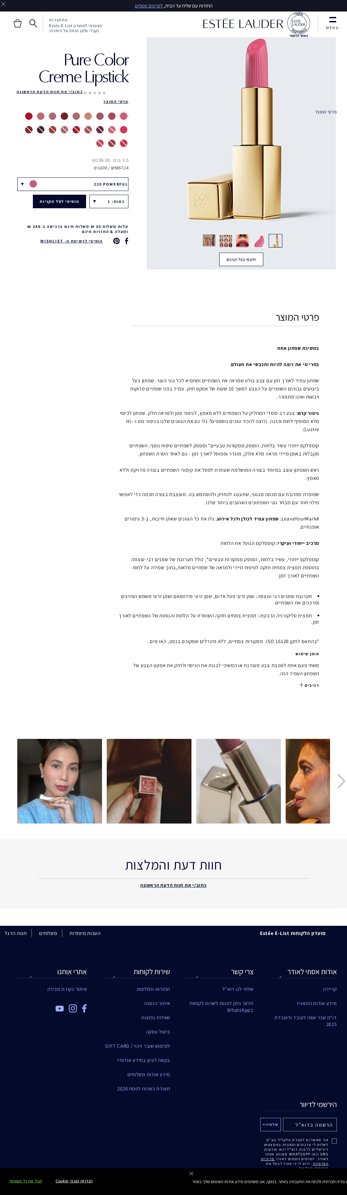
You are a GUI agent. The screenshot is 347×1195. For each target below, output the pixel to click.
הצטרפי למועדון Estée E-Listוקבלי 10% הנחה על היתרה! (75, 28)
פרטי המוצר (326, 112)
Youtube (60, 1008)
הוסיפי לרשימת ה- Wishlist (71, 240)
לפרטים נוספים (149, 5)
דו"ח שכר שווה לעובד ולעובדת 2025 (305, 1017)
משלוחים (48, 933)
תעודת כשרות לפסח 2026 (143, 1088)
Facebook (84, 1008)
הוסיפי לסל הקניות (59, 201)
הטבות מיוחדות (85, 933)
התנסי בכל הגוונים (241, 259)
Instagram (73, 1008)
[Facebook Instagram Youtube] (52, 1006)
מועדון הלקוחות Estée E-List (293, 933)
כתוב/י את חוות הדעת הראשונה (50, 91)
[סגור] (191, 1174)
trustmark (298, 24)
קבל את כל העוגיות (25, 1181)
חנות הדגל (16, 933)
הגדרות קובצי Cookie (74, 1181)
